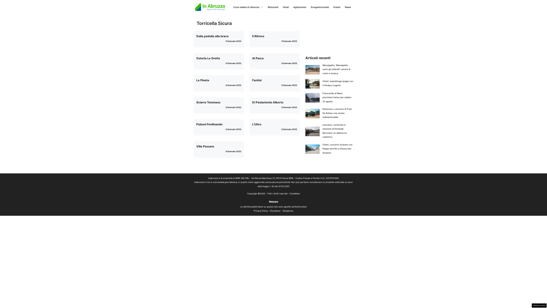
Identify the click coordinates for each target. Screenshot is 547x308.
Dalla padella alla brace (212, 36)
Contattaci (295, 193)
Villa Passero (205, 146)
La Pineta (202, 80)
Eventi (336, 7)
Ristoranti (273, 7)
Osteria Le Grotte (208, 58)
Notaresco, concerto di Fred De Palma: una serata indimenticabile (337, 113)
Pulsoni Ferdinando (209, 124)
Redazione (288, 210)
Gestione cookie (539, 305)
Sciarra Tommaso (208, 102)
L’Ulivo (256, 124)
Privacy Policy (261, 210)
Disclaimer (275, 210)
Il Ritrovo (258, 36)
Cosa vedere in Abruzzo (246, 7)
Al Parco (258, 58)
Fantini (257, 80)
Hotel (286, 7)
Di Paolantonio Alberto (267, 102)
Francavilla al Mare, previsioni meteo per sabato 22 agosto (337, 97)
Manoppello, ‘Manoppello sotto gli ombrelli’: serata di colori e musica (336, 69)
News (348, 7)
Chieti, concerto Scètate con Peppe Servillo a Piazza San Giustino (337, 148)
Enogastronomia (320, 7)
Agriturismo (299, 7)
